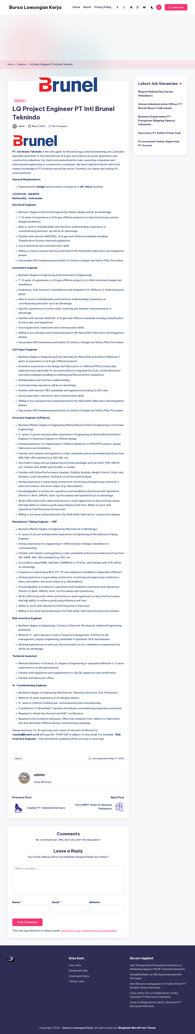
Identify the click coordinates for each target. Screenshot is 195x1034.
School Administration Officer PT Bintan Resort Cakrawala (160, 106)
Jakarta (18, 758)
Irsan (133, 1002)
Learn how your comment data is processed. (89, 930)
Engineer (20, 101)
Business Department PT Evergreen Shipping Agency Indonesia (156, 120)
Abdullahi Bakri (139, 974)
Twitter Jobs (76, 981)
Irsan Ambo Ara (140, 993)
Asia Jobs (75, 965)
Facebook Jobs (78, 970)
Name (17, 902)
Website (94, 902)
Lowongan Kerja (79, 976)
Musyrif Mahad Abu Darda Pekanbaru (155, 93)
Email (56, 902)
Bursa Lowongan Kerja (35, 7)
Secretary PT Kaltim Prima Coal (159, 133)
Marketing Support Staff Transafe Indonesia (157, 969)
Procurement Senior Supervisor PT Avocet (159, 143)
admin (39, 774)
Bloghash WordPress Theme (137, 1027)
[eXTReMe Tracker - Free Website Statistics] (11, 958)
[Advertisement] (97, 37)
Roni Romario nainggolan (145, 983)
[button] (176, 7)
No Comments (59, 126)
